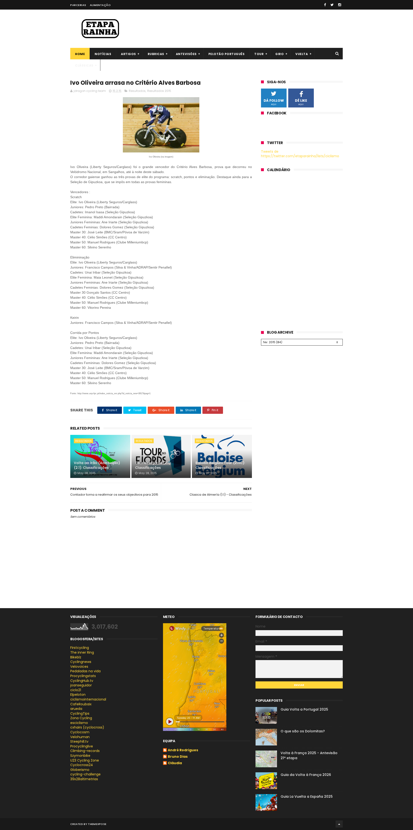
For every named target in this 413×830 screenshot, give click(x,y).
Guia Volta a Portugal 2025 (304, 709)
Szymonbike (80, 755)
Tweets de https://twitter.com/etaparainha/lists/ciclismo (300, 154)
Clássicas (84, 65)
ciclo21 (75, 690)
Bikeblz (75, 657)
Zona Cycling (81, 718)
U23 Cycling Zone (84, 760)
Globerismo (79, 769)
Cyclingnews (80, 661)
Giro (279, 54)
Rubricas (156, 54)
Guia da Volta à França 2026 (306, 774)
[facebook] (325, 5)
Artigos (128, 54)
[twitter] (332, 5)
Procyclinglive (81, 746)
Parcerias (78, 5)
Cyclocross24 (81, 765)
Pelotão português (226, 54)
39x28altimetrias (84, 779)
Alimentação (100, 5)
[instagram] (340, 5)
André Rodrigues (183, 750)
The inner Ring (82, 652)
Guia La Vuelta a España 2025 (307, 796)
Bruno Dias (178, 757)
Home (80, 54)
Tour (259, 54)
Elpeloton (78, 694)
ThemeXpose (97, 824)
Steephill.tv (79, 741)
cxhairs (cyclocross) (87, 727)
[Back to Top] (339, 824)
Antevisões (186, 54)
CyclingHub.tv (81, 680)
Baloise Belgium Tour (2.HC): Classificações (220, 465)
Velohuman (80, 737)
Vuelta (301, 54)
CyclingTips (79, 713)
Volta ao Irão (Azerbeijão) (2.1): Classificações (97, 465)
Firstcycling (79, 647)
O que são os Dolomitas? (303, 731)
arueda (76, 708)
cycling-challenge (85, 774)
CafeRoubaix (81, 704)
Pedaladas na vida (85, 671)
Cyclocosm (79, 732)
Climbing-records (85, 750)
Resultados (137, 91)
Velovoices (79, 666)
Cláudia (175, 763)
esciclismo (79, 722)
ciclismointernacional (88, 699)
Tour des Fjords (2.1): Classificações (153, 465)
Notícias (103, 54)
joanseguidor (81, 685)
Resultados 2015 (159, 91)
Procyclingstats (83, 675)
